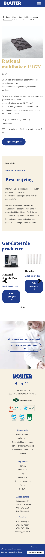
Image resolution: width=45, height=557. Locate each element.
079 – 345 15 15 (22, 508)
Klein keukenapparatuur (22, 450)
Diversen (22, 454)
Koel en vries (22, 438)
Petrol (22, 485)
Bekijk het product (10, 286)
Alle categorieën (23, 434)
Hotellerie (22, 470)
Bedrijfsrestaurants (22, 481)
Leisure (22, 489)
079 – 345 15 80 (22, 528)
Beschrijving (10, 163)
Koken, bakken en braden (28, 17)
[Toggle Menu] (39, 3)
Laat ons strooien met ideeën (24, 346)
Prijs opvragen (12, 142)
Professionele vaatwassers (22, 446)
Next (39, 280)
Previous (5, 280)
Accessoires (7, 20)
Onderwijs (22, 477)
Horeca (22, 466)
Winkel (14, 17)
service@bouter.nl (22, 532)
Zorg (22, 474)
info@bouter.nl (22, 511)
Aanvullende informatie (15, 170)
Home (8, 17)
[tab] (22, 163)
